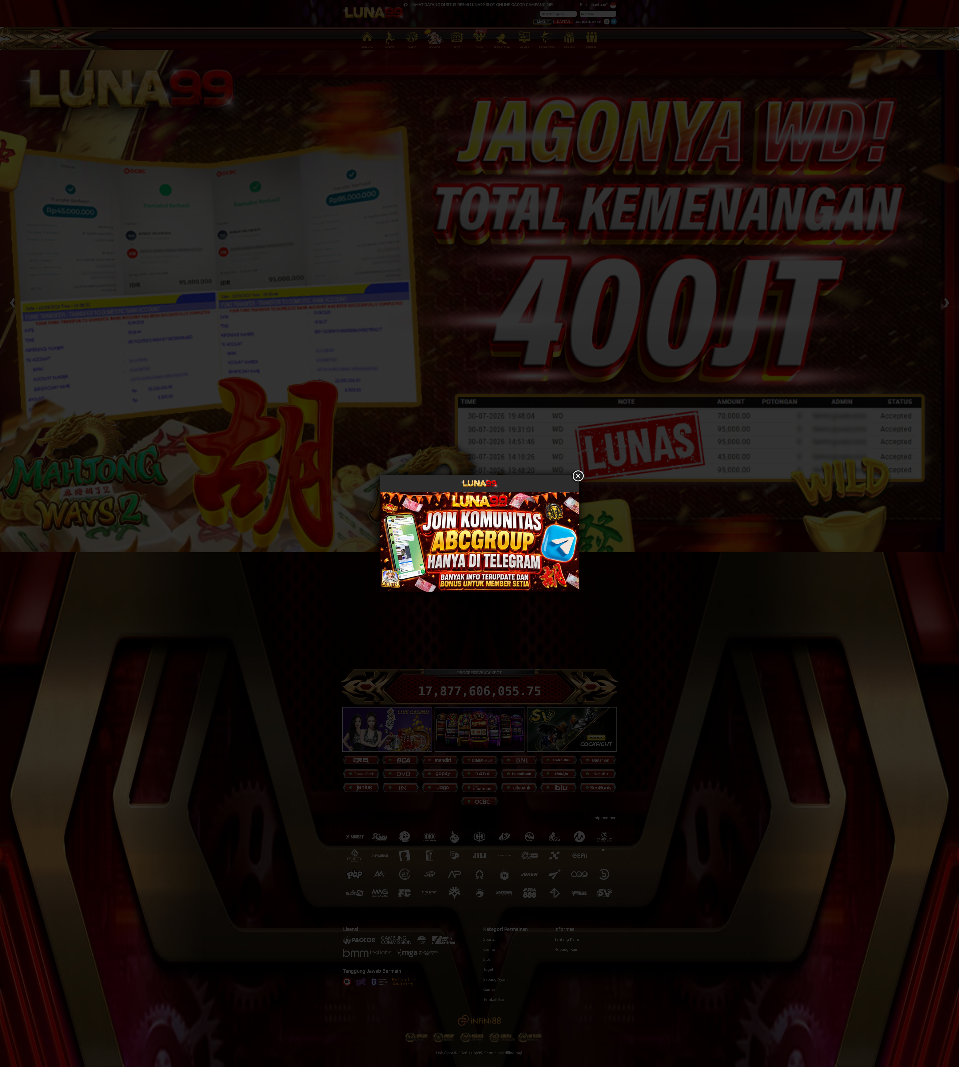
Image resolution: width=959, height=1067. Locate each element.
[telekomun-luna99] (479, 542)
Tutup (578, 476)
